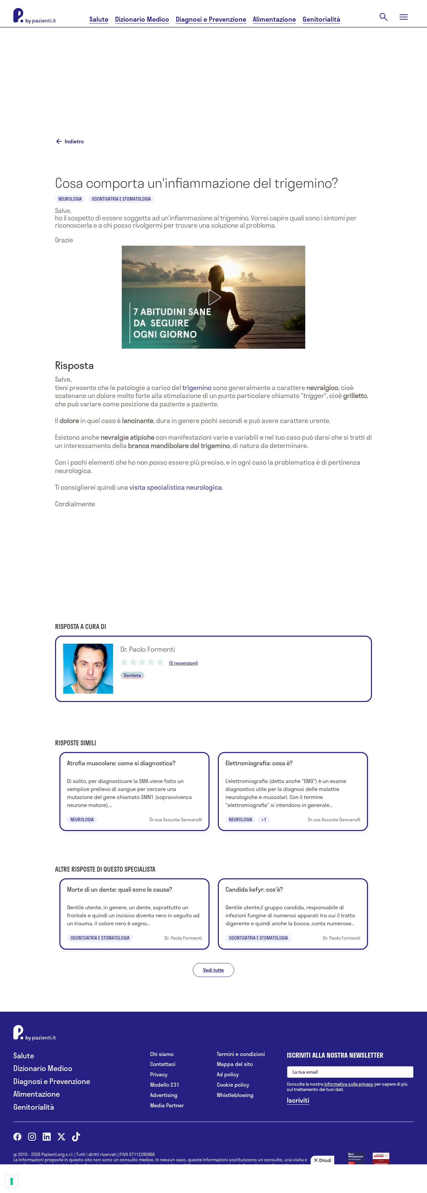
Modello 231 (164, 1084)
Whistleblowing (235, 1095)
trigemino (196, 387)
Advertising (163, 1095)
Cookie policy (233, 1084)
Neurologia (70, 198)
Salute (98, 19)
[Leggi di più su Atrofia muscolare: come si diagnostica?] (134, 791)
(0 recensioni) (183, 663)
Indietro (74, 141)
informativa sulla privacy (348, 1084)
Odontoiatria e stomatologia (121, 198)
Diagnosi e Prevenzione (211, 19)
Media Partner (167, 1105)
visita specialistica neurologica (175, 487)
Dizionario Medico (142, 19)
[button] (213, 297)
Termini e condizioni (241, 1054)
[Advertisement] (213, 74)
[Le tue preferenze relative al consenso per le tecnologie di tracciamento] (11, 1181)
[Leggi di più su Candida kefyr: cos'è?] (293, 913)
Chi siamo (161, 1054)
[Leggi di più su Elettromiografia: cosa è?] (293, 791)
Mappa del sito (235, 1064)
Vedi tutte (213, 969)
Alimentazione (274, 19)
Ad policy (228, 1074)
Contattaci (162, 1064)
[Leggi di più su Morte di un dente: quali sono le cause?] (134, 913)
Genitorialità (321, 19)
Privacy (158, 1074)
